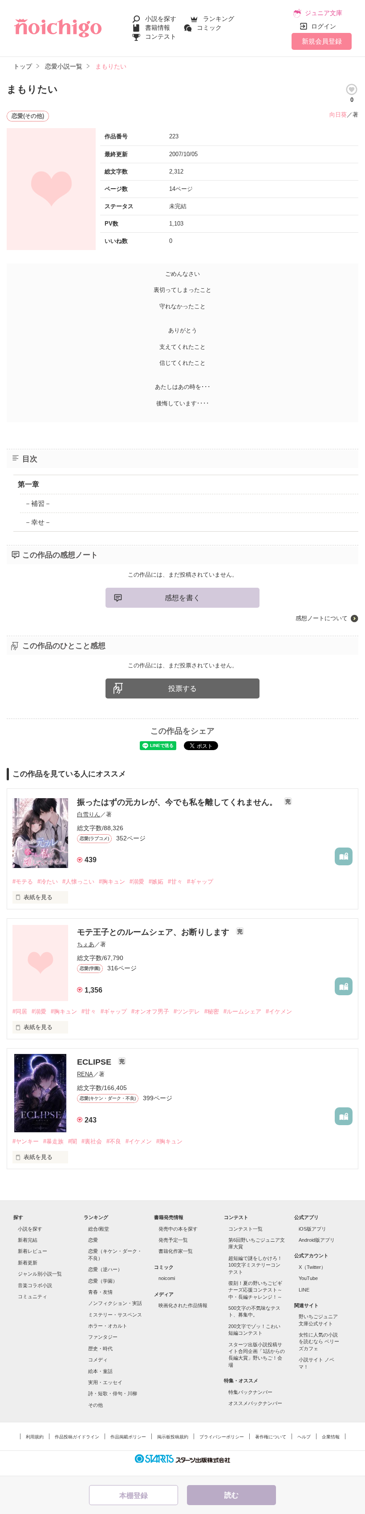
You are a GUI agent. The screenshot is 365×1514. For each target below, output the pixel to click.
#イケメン (279, 1011)
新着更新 (27, 1262)
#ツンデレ (187, 1011)
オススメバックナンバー (255, 1403)
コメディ (98, 1359)
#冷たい (47, 881)
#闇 (72, 1141)
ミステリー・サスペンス (115, 1314)
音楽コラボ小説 (35, 1285)
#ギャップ (200, 881)
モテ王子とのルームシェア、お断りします (154, 932)
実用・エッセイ (105, 1382)
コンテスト (160, 36)
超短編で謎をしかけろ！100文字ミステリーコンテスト (255, 1265)
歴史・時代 (100, 1348)
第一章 (28, 484)
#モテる (22, 881)
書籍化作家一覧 (175, 1251)
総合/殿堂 (98, 1228)
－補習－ (37, 503)
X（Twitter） (312, 1267)
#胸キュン (112, 881)
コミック (209, 27)
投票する (182, 688)
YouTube (308, 1278)
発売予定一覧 (173, 1240)
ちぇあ (85, 944)
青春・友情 (100, 1292)
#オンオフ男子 (150, 1011)
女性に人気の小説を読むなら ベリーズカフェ (319, 1341)
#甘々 (175, 881)
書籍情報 (157, 27)
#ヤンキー (25, 1141)
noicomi (166, 1278)
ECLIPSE (95, 1062)
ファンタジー (103, 1337)
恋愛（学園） (103, 1281)
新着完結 (27, 1240)
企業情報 (331, 1436)
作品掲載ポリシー (128, 1436)
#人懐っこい (78, 881)
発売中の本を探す (178, 1228)
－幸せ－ (37, 522)
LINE (304, 1289)
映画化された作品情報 (182, 1305)
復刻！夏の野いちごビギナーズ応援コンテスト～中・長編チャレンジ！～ (255, 1290)
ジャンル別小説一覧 (40, 1273)
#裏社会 (91, 1141)
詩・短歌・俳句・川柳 (112, 1393)
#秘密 (211, 1011)
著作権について (270, 1436)
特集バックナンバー (250, 1392)
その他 (95, 1405)
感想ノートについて (322, 618)
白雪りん (88, 814)
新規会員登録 (322, 41)
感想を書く (182, 598)
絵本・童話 (100, 1371)
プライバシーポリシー (221, 1436)
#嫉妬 (156, 881)
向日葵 (338, 114)
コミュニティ (32, 1296)
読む (231, 1495)
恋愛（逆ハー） (105, 1269)
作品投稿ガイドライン (77, 1436)
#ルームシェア (242, 1011)
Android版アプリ (317, 1240)
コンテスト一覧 (245, 1228)
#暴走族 (53, 1141)
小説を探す (160, 18)
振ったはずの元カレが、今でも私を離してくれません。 (178, 802)
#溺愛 (137, 881)
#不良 (113, 1141)
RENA (85, 1074)
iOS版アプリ (312, 1228)
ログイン (323, 26)
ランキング (218, 18)
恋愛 (93, 1240)
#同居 (19, 1011)
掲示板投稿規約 (172, 1436)
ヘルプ (304, 1436)
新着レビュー (32, 1251)
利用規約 (35, 1436)
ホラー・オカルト (107, 1325)
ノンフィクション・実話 (115, 1303)
